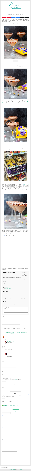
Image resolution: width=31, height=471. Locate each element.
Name (3, 368)
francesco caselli (7, 336)
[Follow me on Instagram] (17, 391)
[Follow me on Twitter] (12, 391)
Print (25, 281)
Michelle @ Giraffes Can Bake (10, 341)
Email (3, 371)
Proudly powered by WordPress (12, 469)
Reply (5, 339)
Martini (27, 328)
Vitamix (18, 298)
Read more (4, 398)
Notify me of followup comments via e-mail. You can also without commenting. (12, 379)
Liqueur (25, 328)
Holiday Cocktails (19, 328)
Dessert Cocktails (11, 328)
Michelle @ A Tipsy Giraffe (12, 14)
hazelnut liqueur (6, 287)
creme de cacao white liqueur (8, 288)
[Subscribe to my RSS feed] (20, 391)
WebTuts (21, 469)
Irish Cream (23, 328)
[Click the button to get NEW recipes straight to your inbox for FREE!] (10, 405)
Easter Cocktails (15, 328)
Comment (3, 361)
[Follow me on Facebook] (11, 391)
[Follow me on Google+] (14, 391)
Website (3, 374)
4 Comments (21, 14)
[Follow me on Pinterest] (15, 391)
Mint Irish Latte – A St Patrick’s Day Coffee (16, 325)
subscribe (16, 379)
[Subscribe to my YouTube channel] (18, 391)
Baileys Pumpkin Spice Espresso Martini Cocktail (5, 325)
